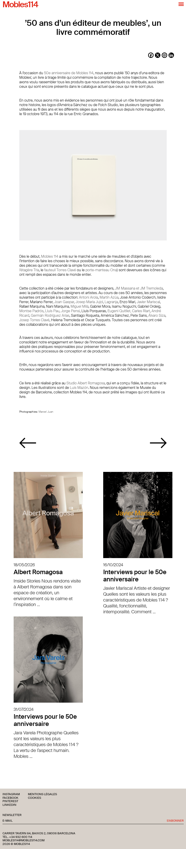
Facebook (10, 798)
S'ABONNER (175, 821)
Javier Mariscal (148, 302)
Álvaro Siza (156, 315)
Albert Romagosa (38, 572)
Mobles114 (20, 5)
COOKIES (34, 798)
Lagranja (111, 302)
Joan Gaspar (64, 302)
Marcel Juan (46, 412)
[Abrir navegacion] (181, 4)
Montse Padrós (31, 311)
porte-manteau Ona (101, 270)
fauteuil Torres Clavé (60, 270)
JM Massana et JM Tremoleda (139, 288)
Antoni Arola (88, 297)
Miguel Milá (79, 306)
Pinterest (10, 801)
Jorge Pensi (70, 311)
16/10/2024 (113, 565)
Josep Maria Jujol (89, 302)
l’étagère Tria (29, 270)
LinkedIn (9, 805)
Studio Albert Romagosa (85, 383)
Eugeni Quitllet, (119, 311)
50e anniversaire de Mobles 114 (68, 73)
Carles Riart (141, 311)
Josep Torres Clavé (34, 320)
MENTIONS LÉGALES (42, 794)
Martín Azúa (109, 297)
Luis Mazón (79, 387)
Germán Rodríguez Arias (50, 315)
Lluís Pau (52, 311)
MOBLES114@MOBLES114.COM (23, 840)
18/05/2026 (24, 565)
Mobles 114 (49, 256)
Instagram (11, 794)
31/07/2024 (24, 709)
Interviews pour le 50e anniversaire (134, 575)
